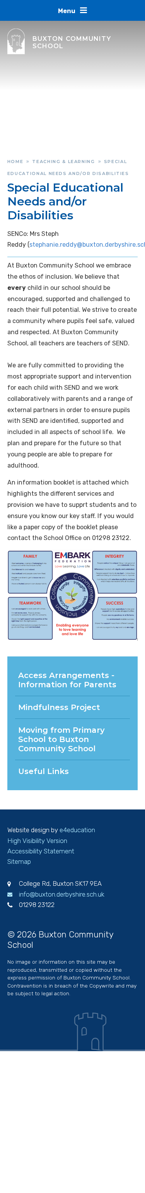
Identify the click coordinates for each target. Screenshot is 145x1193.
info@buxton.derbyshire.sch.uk (61, 894)
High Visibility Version (37, 841)
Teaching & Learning (63, 161)
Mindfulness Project (59, 707)
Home (15, 161)
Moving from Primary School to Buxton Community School (61, 739)
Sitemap (19, 861)
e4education (77, 830)
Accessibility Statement (40, 851)
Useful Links (43, 771)
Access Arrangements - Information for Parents (67, 680)
